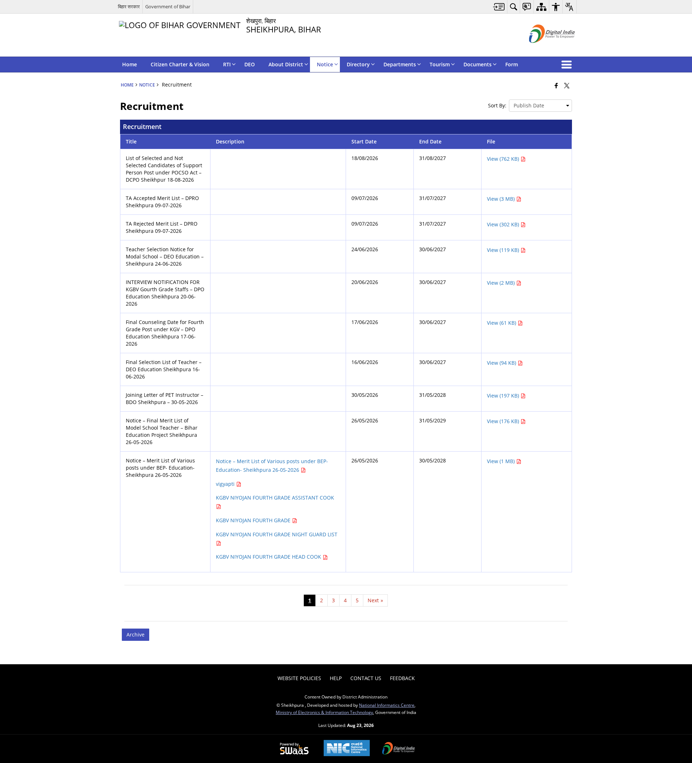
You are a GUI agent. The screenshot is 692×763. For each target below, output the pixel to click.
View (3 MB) (501, 198)
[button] (568, 64)
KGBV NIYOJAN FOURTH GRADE (254, 520)
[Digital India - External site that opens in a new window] (543, 48)
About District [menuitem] (286, 64)
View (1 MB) (501, 461)
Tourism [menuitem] (440, 64)
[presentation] (540, 105)
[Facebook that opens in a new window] (556, 85)
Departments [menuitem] (399, 64)
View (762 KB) (503, 158)
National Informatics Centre (386, 705)
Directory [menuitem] (358, 64)
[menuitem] (499, 6)
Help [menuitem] (336, 678)
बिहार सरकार (129, 6)
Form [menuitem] (511, 64)
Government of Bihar (167, 6)
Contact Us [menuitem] (365, 678)
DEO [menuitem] (249, 64)
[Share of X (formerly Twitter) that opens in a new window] (566, 85)
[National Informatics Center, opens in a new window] (346, 749)
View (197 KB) (503, 395)
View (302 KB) (503, 224)
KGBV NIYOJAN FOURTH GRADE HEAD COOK (269, 556)
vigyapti (226, 483)
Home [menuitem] (129, 64)
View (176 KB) (503, 421)
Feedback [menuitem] (402, 678)
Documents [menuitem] (477, 64)
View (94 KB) (502, 362)
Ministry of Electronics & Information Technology (324, 712)
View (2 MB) (501, 282)
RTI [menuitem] (227, 64)
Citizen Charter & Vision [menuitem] (180, 64)
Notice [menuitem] (325, 64)
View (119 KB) (503, 250)
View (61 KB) (502, 322)
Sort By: (497, 105)
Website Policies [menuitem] (299, 678)
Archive (136, 634)
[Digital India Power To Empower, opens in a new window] (399, 749)
